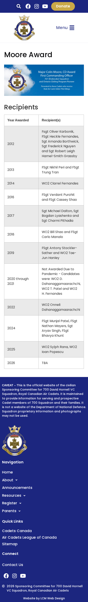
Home (7, 472)
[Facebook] (28, 6)
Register (9, 503)
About (7, 480)
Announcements (17, 487)
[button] (18, 6)
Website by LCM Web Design (44, 598)
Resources (11, 495)
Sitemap (10, 544)
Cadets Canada (17, 530)
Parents (9, 510)
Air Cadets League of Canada (29, 537)
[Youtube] (45, 6)
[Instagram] (37, 6)
